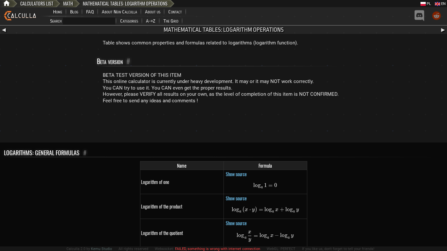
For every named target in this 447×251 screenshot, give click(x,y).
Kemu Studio (101, 249)
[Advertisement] (223, 124)
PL (428, 4)
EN (443, 4)
